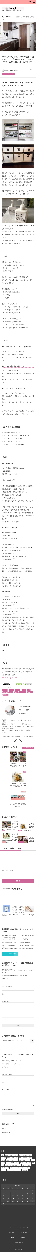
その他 (24, 751)
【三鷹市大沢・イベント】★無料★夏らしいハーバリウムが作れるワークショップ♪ (18, 785)
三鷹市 (6, 1165)
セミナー (18, 689)
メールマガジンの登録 (10, 953)
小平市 (28, 1160)
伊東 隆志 (7, 70)
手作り (16, 1160)
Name (3, 865)
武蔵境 (30, 1157)
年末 (29, 689)
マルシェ (24, 1165)
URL (3, 874)
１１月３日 (30, 692)
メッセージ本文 (5, 1001)
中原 (3, 1165)
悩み (20, 1160)
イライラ (4, 1170)
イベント (9, 1170)
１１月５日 (5, 694)
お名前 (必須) (5, 978)
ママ (29, 1165)
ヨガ (20, 1165)
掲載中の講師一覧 (6, 1132)
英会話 (30, 1155)
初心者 (21, 1162)
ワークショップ (13, 1165)
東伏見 (3, 1160)
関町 (3, 1155)
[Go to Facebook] (15, 741)
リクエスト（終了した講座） (8, 73)
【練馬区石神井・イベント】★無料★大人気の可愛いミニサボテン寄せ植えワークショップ (18, 765)
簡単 (13, 1157)
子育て (3, 1162)
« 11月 (2, 1206)
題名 (3, 994)
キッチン (5, 689)
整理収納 (5, 692)
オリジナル (27, 1167)
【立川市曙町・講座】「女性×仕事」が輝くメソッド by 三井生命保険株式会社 (18, 805)
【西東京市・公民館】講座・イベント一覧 (12, 1040)
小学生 (32, 1160)
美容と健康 (11, 1232)
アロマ (19, 1170)
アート (14, 1170)
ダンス (12, 1237)
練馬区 (8, 1157)
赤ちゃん (16, 1155)
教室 (12, 1160)
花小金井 (4, 1157)
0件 (12, 70)
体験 (33, 1162)
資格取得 (23, 1237)
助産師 (17, 1162)
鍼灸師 (6, 1155)
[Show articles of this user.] (10, 710)
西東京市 (25, 1155)
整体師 (7, 1160)
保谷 (30, 1162)
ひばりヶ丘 (24, 1170)
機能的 (11, 692)
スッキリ (11, 689)
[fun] (13, 10)
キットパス (20, 1167)
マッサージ (21, 841)
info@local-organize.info (9, 678)
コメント (5, 687)
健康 (26, 1162)
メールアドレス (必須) (7, 986)
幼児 (24, 1160)
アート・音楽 (24, 1232)
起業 (11, 1155)
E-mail (3, 870)
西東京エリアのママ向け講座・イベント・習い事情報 (19, 736)
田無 (17, 1157)
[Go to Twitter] (20, 741)
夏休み (12, 1162)
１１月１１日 (22, 692)
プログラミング (5, 1167)
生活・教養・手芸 (23, 1227)
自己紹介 (4, 1129)
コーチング (23, 791)
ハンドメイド (13, 1167)
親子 (20, 1155)
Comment (4, 853)
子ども (7, 1162)
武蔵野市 (25, 1157)
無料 (16, 692)
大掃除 (24, 689)
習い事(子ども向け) (18, 1242)
